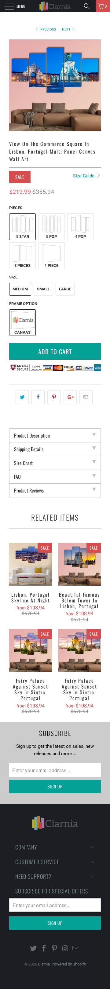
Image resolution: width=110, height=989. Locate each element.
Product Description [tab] (32, 435)
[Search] (88, 6)
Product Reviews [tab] (29, 490)
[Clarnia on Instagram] (65, 948)
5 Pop (51, 236)
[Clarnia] (55, 6)
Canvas (22, 332)
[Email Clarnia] (76, 948)
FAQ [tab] (17, 476)
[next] (95, 85)
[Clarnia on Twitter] (33, 948)
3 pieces (22, 265)
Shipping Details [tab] (28, 449)
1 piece (51, 265)
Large (65, 289)
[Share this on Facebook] (38, 397)
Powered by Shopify (69, 964)
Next (67, 29)
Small (43, 289)
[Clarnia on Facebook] (44, 948)
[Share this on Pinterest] (54, 397)
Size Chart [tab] (23, 463)
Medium (20, 289)
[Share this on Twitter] (22, 397)
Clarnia (44, 964)
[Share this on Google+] (70, 397)
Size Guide (84, 176)
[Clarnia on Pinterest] (54, 948)
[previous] (15, 85)
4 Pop (80, 236)
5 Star (22, 236)
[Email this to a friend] (86, 397)
